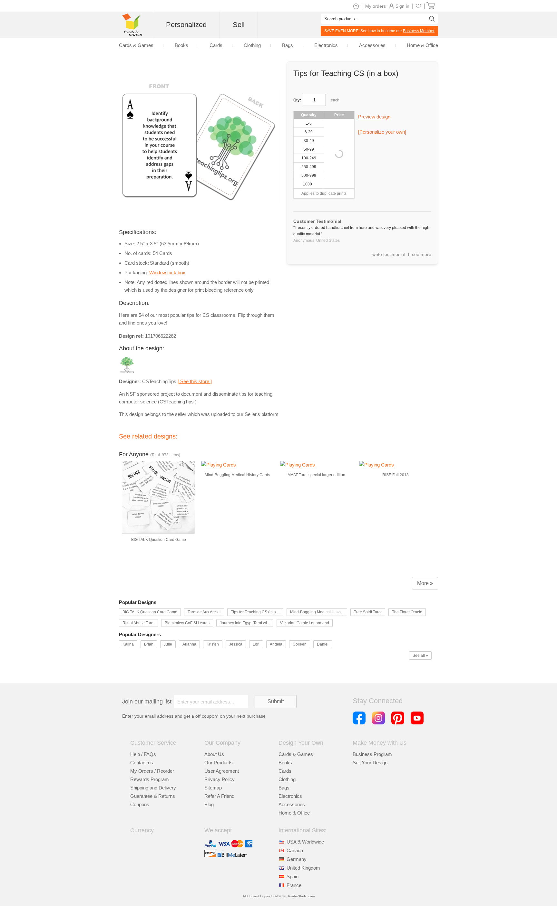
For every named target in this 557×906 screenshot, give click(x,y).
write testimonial (388, 254)
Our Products (218, 762)
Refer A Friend (219, 796)
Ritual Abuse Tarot (138, 623)
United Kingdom (303, 868)
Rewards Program (149, 779)
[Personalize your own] (382, 132)
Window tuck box (167, 272)
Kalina (128, 644)
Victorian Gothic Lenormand (304, 623)
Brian (148, 644)
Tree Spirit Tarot (368, 612)
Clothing (287, 779)
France (294, 885)
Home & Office (294, 813)
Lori (256, 644)
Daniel (322, 644)
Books (285, 762)
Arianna (189, 644)
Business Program (372, 754)
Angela (276, 644)
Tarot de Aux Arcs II (204, 612)
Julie (168, 644)
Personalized (186, 25)
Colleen (300, 644)
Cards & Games (295, 754)
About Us (214, 754)
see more (421, 254)
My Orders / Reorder (152, 771)
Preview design (374, 116)
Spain (292, 876)
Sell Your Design (370, 762)
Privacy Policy (219, 779)
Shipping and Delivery (153, 787)
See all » (420, 655)
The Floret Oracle (407, 612)
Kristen (213, 644)
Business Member (419, 31)
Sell (239, 25)
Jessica (235, 644)
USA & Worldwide (305, 842)
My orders (375, 6)
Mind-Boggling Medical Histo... (317, 612)
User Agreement (221, 771)
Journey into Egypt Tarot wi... (245, 623)
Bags (283, 787)
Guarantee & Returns (152, 796)
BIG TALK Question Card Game (149, 612)
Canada (295, 850)
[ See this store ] (195, 381)
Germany (297, 859)
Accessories (291, 804)
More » (425, 583)
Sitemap (213, 787)
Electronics (290, 796)
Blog (209, 804)
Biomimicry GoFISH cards (187, 623)
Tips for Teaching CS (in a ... (255, 612)
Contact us (141, 762)
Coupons (139, 804)
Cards (284, 771)
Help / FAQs (143, 754)
